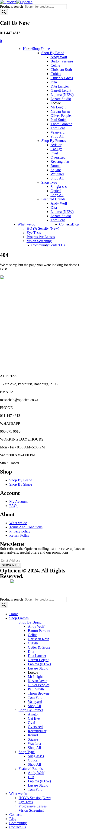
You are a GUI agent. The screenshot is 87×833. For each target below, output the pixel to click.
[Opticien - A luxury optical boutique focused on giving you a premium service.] (16, 2)
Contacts (65, 224)
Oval (54, 153)
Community (40, 245)
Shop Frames (41, 49)
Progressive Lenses (41, 237)
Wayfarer (57, 174)
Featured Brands (53, 199)
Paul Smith (59, 120)
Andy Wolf (59, 57)
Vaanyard (57, 132)
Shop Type (49, 182)
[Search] (4, 12)
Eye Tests (34, 233)
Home (27, 49)
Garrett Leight (61, 90)
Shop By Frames (53, 141)
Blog (75, 224)
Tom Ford (58, 128)
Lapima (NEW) (62, 95)
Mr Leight (58, 107)
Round (56, 166)
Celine (55, 65)
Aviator (56, 145)
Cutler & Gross (62, 78)
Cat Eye (56, 149)
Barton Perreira (62, 61)
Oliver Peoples (61, 116)
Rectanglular (60, 161)
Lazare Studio (61, 99)
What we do (26, 224)
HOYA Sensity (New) (43, 228)
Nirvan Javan (60, 111)
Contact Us (57, 245)
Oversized (58, 157)
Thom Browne (61, 124)
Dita (54, 82)
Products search (11, 6)
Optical (56, 191)
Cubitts (56, 74)
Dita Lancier (60, 86)
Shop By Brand (52, 53)
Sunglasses (59, 187)
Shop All (57, 136)
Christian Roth (61, 70)
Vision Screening (39, 241)
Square (56, 170)
